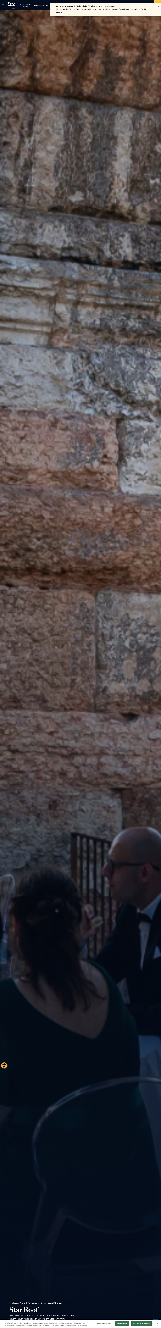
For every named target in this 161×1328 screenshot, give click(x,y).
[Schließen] (157, 1323)
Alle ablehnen (122, 1324)
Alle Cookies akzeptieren (141, 1324)
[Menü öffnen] (3, 5)
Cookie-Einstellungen (103, 1324)
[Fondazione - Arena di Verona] (11, 5)
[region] (80, 1324)
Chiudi (158, 6)
